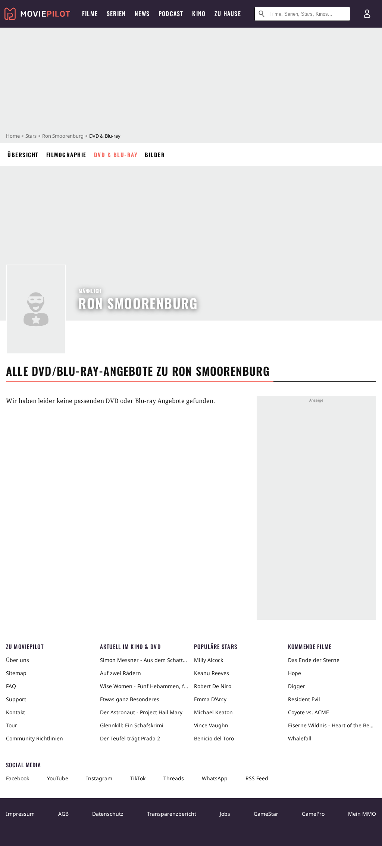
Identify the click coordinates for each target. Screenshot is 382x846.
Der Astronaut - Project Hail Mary (141, 712)
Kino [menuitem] (199, 13)
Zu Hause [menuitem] (228, 13)
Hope (294, 673)
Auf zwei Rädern (120, 673)
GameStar (266, 813)
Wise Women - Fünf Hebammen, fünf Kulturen (144, 686)
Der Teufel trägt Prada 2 (130, 738)
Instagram (99, 778)
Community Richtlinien (34, 738)
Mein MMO (362, 813)
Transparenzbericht (171, 813)
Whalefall (299, 738)
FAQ (11, 686)
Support (16, 699)
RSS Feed (256, 778)
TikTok (137, 778)
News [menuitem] (142, 13)
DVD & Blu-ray (116, 154)
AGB (63, 813)
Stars (31, 135)
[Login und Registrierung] (367, 13)
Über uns (17, 660)
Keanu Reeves (211, 673)
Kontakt (15, 712)
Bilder (155, 154)
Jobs (225, 813)
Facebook (17, 778)
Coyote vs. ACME (308, 712)
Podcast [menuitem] (171, 13)
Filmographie (66, 154)
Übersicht (23, 154)
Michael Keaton (213, 712)
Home (13, 135)
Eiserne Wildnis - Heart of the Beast (332, 725)
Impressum (20, 813)
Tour (11, 725)
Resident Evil (304, 699)
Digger (296, 686)
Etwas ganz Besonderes (129, 699)
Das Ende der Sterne (313, 660)
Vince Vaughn (211, 725)
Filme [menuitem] (90, 13)
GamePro (313, 813)
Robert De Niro (212, 686)
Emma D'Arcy (210, 699)
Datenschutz (107, 813)
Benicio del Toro (214, 738)
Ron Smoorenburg (63, 135)
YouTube (57, 778)
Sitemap (16, 673)
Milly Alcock (208, 660)
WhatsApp (215, 778)
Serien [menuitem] (116, 13)
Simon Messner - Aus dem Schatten (144, 660)
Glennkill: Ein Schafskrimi (131, 725)
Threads (173, 778)
